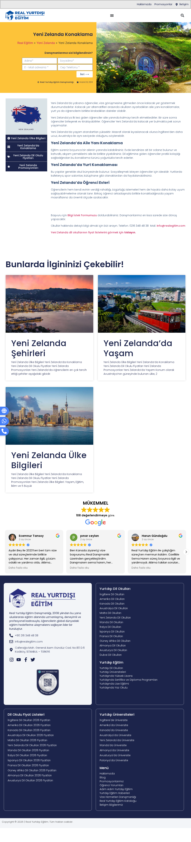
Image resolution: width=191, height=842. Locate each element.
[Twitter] (33, 659)
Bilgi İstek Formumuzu (83, 215)
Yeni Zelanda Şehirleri (38, 348)
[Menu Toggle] (112, 15)
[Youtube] (18, 659)
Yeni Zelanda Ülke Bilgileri (49, 460)
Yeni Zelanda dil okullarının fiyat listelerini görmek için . (93, 232)
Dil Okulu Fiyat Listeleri (26, 714)
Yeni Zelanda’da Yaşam (138, 348)
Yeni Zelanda (46, 43)
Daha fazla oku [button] (18, 568)
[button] (182, 15)
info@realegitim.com (171, 226)
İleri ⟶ (84, 74)
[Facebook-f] (26, 659)
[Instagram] (11, 659)
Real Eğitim (25, 43)
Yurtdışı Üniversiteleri (117, 714)
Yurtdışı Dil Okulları (115, 588)
